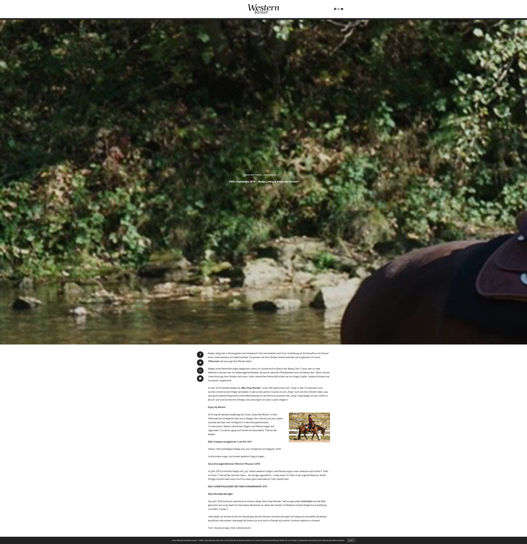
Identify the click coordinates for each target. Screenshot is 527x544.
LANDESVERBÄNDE (269, 175)
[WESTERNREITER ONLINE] (263, 9)
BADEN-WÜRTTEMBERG (253, 175)
